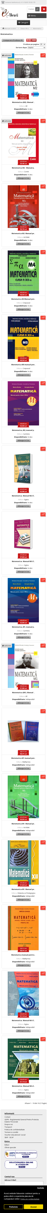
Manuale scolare (10, 28)
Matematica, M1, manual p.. (23, 627)
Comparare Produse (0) (12, 40)
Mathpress (23, 762)
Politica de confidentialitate (15, 1130)
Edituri (7, 1145)
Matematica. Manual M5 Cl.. (23, 561)
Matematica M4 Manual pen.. (23, 299)
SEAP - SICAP (9, 1137)
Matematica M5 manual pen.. (23, 365)
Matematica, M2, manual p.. (23, 430)
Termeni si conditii (11, 1132)
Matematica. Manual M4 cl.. (23, 1086)
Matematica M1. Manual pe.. (23, 824)
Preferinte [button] (13, 1207)
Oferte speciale (10, 1147)
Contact (7, 1117)
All (23, 106)
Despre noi (9, 1124)
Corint (23, 172)
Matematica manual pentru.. (23, 955)
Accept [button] (33, 1207)
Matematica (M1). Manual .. (23, 692)
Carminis (23, 434)
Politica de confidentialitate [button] (29, 1199)
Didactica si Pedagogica (23, 893)
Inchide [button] (40, 1188)
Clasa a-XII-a (24, 28)
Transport (8, 1127)
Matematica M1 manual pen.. (23, 758)
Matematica (37, 28)
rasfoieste (7, 55)
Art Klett (23, 237)
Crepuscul (23, 303)
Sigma (23, 499)
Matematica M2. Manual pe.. (23, 233)
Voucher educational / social (15, 1135)
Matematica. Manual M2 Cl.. (23, 496)
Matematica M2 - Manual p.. (23, 168)
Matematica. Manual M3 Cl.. (23, 1020)
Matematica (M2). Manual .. (23, 102)
